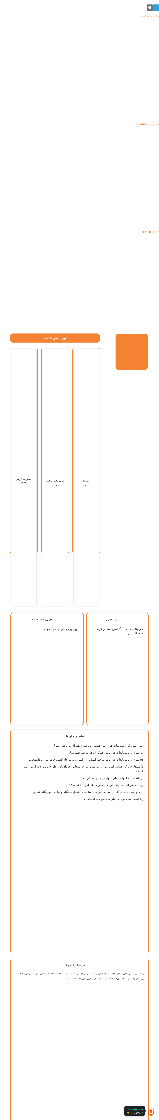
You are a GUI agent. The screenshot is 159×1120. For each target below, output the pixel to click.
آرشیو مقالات (148, 290)
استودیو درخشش (27, 285)
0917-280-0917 (150, 232)
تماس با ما (112, 290)
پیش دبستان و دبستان (57, 285)
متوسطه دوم (84, 285)
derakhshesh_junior (147, 124)
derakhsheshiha (149, 16)
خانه (154, 285)
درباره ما (129, 290)
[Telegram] (156, 7)
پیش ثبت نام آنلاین (134, 285)
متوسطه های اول (107, 285)
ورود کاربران (148, 296)
